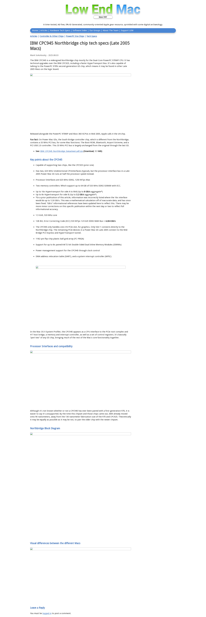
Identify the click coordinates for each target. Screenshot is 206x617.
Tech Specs (91, 36)
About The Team (111, 30)
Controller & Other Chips (52, 36)
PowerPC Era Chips (75, 36)
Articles (44, 30)
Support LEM (127, 30)
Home (35, 30)
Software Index (80, 30)
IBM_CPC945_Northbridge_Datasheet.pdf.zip (61, 151)
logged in (46, 613)
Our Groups (94, 30)
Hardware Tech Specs (60, 30)
